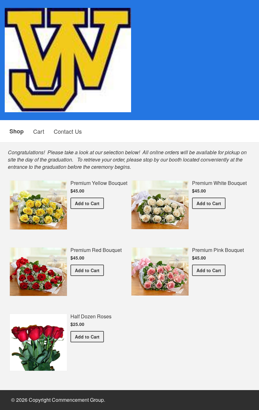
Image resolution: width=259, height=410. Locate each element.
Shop (16, 131)
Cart (38, 131)
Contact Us (68, 131)
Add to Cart (89, 203)
